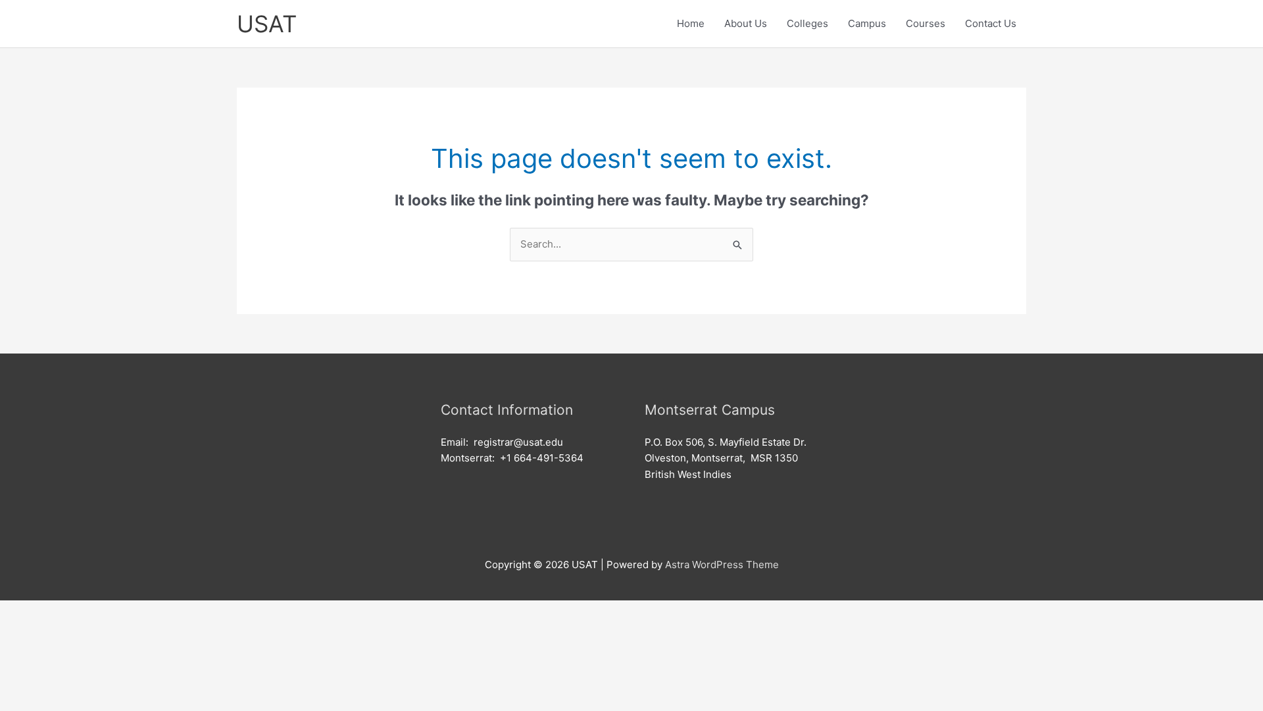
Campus (867, 23)
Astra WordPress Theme (722, 564)
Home (691, 23)
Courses (925, 23)
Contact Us (990, 23)
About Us (745, 23)
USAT (267, 24)
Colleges (807, 23)
